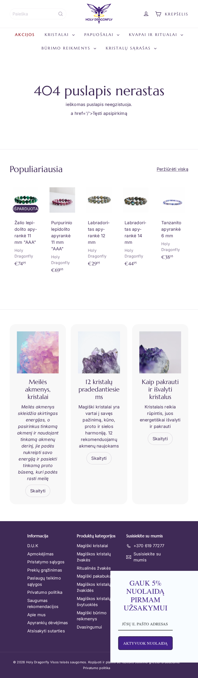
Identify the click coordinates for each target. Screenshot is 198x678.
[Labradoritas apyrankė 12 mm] (99, 228)
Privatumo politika (45, 592)
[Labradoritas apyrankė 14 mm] (136, 228)
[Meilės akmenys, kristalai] (38, 352)
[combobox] (38, 13)
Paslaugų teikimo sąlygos (44, 581)
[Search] (60, 13)
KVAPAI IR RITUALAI (154, 34)
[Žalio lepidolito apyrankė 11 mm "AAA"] (26, 228)
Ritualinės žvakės (94, 568)
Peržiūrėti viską (172, 169)
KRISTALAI (58, 34)
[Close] (189, 576)
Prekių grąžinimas (44, 570)
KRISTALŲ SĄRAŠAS (129, 48)
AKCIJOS (25, 34)
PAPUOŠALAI (100, 34)
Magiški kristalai (92, 545)
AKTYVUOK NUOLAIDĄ (90, 643)
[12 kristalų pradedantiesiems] (99, 352)
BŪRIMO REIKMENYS (67, 48)
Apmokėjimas (40, 554)
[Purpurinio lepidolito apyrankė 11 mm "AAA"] (62, 231)
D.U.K (32, 545)
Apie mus (36, 614)
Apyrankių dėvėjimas (47, 622)
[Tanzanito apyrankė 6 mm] (172, 224)
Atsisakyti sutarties (46, 631)
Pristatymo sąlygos (46, 561)
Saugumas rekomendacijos (43, 603)
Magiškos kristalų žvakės (94, 557)
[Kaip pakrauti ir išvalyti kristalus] (160, 352)
